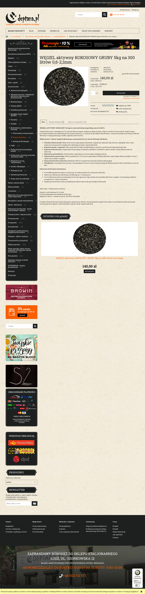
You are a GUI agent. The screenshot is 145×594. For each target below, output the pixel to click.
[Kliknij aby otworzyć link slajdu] (21, 376)
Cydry (10, 66)
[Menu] (141, 570)
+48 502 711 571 (74, 575)
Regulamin (9, 526)
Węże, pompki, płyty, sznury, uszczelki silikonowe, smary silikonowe (19, 250)
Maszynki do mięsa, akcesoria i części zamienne (20, 196)
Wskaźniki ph (16, 170)
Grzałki (14, 124)
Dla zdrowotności (15, 74)
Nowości (11, 271)
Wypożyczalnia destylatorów (96, 526)
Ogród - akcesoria (15, 205)
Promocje (12, 275)
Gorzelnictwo (13, 87)
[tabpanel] (89, 169)
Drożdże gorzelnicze (19, 110)
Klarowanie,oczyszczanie (23, 133)
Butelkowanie (16, 102)
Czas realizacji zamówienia (69, 532)
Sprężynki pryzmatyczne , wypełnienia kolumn (18, 231)
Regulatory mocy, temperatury (17, 161)
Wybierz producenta (13, 478)
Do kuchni (12, 78)
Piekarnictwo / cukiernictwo (19, 214)
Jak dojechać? (118, 535)
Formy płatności (64, 526)
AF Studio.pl (80, 587)
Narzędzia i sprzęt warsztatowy (20, 201)
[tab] (43, 122)
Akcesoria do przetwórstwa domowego (19, 49)
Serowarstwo (13, 227)
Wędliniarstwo (14, 244)
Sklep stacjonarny (119, 532)
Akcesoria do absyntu (19, 90)
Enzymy (14, 120)
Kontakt (115, 526)
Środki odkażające (18, 166)
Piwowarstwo (13, 218)
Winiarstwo (13, 256)
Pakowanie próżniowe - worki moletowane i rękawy (20, 209)
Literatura (12, 191)
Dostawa (62, 529)
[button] (123, 106)
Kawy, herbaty (13, 187)
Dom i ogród (13, 82)
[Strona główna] (22, 18)
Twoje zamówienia (39, 526)
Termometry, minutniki (18, 240)
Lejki (13, 145)
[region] (21, 376)
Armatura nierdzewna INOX (19, 54)
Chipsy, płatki (16, 106)
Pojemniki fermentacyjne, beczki (21, 150)
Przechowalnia (37, 532)
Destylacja (12, 70)
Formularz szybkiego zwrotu (16, 532)
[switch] (137, 585)
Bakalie (11, 58)
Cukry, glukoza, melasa (17, 62)
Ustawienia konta (38, 529)
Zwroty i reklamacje (13, 529)
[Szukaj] (104, 14)
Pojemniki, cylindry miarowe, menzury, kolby (23, 156)
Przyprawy (12, 223)
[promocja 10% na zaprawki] (89, 44)
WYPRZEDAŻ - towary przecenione (16, 266)
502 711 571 (136, 4)
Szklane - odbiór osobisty (18, 236)
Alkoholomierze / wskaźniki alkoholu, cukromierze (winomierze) (22, 96)
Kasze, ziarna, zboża (16, 183)
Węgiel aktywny (19, 137)
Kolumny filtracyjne (21, 141)
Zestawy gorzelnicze (19, 175)
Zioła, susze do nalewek (20, 179)
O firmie (115, 538)
